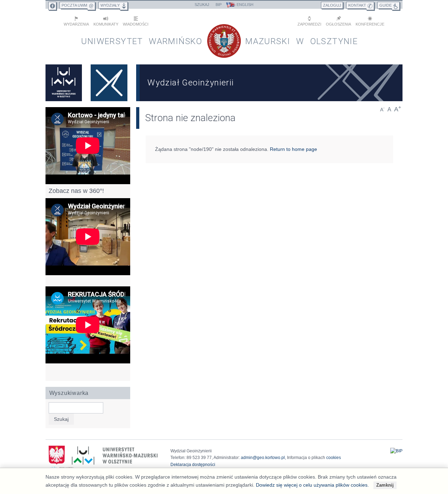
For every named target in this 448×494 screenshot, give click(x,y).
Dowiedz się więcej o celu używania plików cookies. (312, 485)
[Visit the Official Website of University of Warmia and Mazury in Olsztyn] (64, 82)
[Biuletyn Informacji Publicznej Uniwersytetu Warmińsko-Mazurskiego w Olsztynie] (396, 450)
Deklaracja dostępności (192, 464)
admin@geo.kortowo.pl (263, 457)
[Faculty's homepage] (109, 82)
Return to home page (293, 149)
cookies (333, 457)
